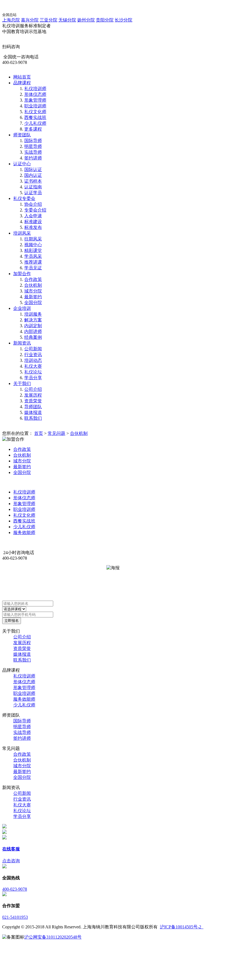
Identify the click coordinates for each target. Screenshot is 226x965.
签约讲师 (33, 158)
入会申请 (33, 215)
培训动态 (33, 360)
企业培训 (22, 308)
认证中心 (22, 163)
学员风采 (33, 256)
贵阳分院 (105, 20)
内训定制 (33, 325)
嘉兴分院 (30, 20)
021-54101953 (15, 917)
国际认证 (33, 169)
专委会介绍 (35, 210)
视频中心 (33, 244)
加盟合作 (22, 273)
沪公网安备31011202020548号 (53, 937)
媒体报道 (33, 412)
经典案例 (33, 337)
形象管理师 (35, 100)
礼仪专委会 (24, 198)
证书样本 (33, 181)
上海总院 (11, 20)
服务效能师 (24, 532)
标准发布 (33, 227)
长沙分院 (123, 20)
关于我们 (22, 383)
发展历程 (33, 395)
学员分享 (33, 377)
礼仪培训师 (35, 88)
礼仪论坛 (33, 372)
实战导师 (33, 152)
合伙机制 (33, 285)
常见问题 (56, 433)
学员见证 (33, 267)
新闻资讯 (22, 343)
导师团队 (33, 406)
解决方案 (33, 320)
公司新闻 (33, 348)
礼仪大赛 (33, 366)
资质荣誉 (33, 401)
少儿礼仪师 (35, 123)
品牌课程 (22, 82)
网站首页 (22, 77)
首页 (38, 433)
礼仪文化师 (35, 111)
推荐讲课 (33, 262)
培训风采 (22, 233)
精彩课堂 (33, 250)
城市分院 (33, 291)
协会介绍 (33, 204)
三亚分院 (48, 20)
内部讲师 (33, 331)
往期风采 (33, 239)
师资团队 (22, 134)
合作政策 (33, 279)
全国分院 (33, 302)
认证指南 (33, 187)
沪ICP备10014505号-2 (181, 927)
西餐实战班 (35, 117)
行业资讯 (33, 354)
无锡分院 (67, 20)
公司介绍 (33, 389)
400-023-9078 (14, 889)
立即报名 (11, 621)
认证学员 (33, 192)
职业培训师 (35, 106)
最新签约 (33, 296)
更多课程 (33, 129)
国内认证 (33, 175)
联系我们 (33, 418)
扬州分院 (86, 20)
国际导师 (33, 140)
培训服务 (33, 314)
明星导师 (33, 146)
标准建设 (33, 221)
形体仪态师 (35, 94)
